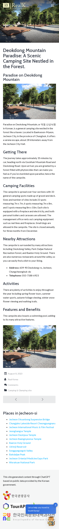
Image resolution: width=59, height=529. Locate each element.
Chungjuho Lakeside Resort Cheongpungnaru (32, 423)
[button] (51, 521)
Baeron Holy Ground (20, 442)
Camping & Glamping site (20, 390)
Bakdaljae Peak (17, 454)
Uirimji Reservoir (18, 446)
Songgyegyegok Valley (21, 450)
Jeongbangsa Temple (20, 431)
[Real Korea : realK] (14, 5)
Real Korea (13, 379)
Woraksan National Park (22, 462)
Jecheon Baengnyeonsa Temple (25, 438)
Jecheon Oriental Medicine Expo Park (28, 458)
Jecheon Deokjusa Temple (22, 434)
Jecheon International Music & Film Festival (31, 427)
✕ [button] (55, 505)
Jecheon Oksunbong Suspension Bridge (29, 419)
